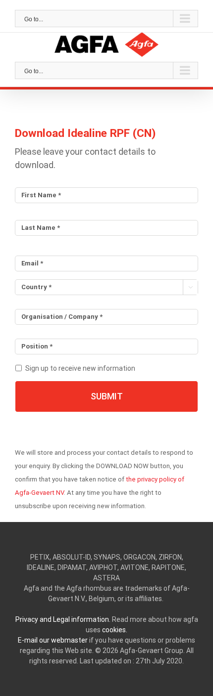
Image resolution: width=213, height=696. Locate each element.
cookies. (114, 630)
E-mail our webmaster (53, 640)
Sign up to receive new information (80, 368)
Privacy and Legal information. (62, 619)
